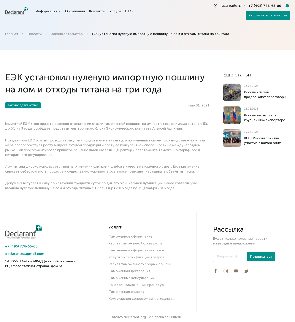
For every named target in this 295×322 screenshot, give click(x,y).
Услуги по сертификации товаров (136, 257)
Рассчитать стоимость (268, 15)
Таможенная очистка (126, 292)
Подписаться (261, 256)
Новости (34, 34)
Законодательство (67, 34)
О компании (75, 11)
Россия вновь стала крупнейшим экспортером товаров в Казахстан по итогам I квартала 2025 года (266, 117)
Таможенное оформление (130, 236)
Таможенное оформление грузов (136, 250)
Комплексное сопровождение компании (142, 299)
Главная (11, 34)
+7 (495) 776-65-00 (21, 246)
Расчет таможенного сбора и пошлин (140, 264)
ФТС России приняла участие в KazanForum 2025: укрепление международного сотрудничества (262, 140)
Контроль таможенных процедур (136, 285)
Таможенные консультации (132, 278)
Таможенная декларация (129, 271)
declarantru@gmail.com (24, 254)
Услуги (115, 11)
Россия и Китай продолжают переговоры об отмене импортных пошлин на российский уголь (265, 94)
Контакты (97, 11)
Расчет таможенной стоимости (135, 243)
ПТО (129, 11)
